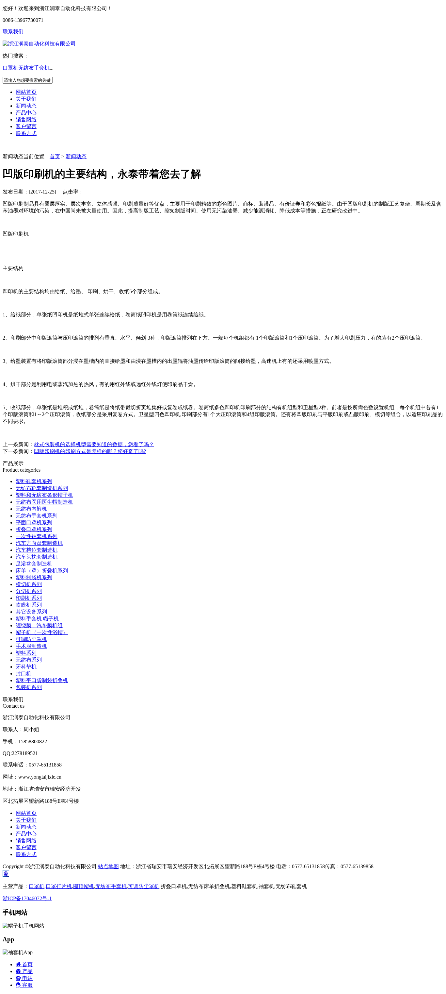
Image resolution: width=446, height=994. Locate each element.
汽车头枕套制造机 (36, 557)
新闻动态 (26, 106)
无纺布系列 (29, 660)
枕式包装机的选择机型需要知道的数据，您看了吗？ (94, 444)
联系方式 (26, 133)
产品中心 (26, 112)
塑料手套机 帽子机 (37, 618)
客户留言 (26, 126)
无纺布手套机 (34, 68)
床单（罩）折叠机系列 (42, 570)
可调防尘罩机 (31, 639)
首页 (55, 156)
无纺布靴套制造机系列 (42, 488)
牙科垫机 (26, 666)
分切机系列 (29, 591)
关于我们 (26, 99)
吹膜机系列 (29, 605)
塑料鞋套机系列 (34, 481)
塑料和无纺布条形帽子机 (44, 495)
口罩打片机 (59, 886)
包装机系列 (29, 687)
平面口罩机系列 (34, 522)
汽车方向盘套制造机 (39, 543)
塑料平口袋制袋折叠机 (42, 680)
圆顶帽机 (83, 886)
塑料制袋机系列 (34, 577)
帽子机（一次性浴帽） (42, 632)
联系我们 (13, 31)
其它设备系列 (31, 612)
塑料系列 (26, 653)
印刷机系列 (29, 598)
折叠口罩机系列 (34, 529)
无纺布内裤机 (31, 509)
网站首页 (26, 92)
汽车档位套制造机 (36, 550)
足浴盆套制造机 (34, 563)
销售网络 (26, 119)
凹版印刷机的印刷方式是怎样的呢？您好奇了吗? (90, 451)
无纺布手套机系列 (36, 515)
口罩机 (10, 68)
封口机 (23, 673)
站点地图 (108, 866)
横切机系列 (29, 584)
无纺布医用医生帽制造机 (44, 502)
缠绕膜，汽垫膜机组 (39, 625)
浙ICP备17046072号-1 (27, 898)
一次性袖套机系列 (36, 536)
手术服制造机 (31, 646)
